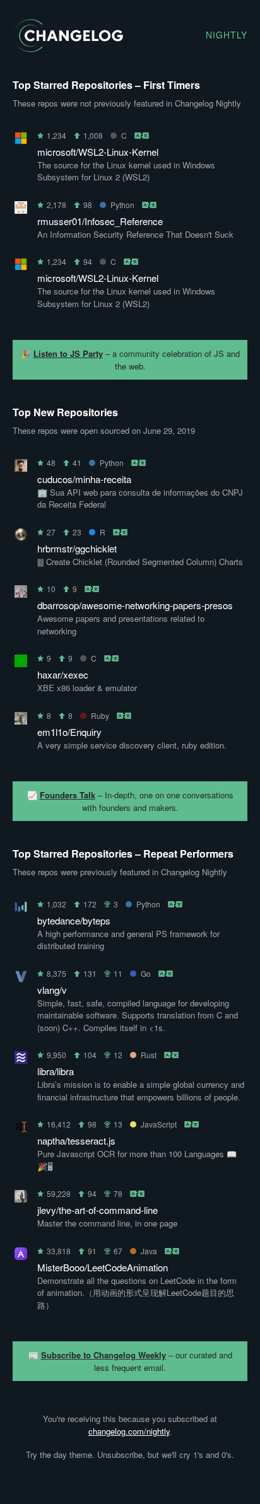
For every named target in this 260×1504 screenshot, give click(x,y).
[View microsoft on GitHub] (21, 140)
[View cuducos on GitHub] (21, 467)
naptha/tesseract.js (76, 1140)
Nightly (226, 34)
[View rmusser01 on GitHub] (21, 209)
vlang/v (52, 989)
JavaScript (159, 1124)
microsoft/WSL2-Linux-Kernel (97, 151)
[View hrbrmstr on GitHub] (21, 537)
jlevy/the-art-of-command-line (97, 1209)
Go (146, 973)
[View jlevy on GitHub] (21, 1198)
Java (149, 1250)
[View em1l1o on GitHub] (21, 720)
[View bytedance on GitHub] (21, 909)
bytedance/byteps (73, 920)
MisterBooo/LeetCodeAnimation (102, 1267)
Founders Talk (67, 795)
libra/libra (55, 1071)
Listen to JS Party (68, 353)
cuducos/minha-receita (84, 479)
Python (122, 204)
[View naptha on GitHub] (21, 1129)
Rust (149, 1054)
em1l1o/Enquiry (69, 731)
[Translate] (142, 135)
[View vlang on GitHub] (21, 978)
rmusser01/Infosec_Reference (100, 221)
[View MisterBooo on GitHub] (21, 1256)
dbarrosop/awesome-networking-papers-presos (135, 605)
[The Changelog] (68, 48)
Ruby (100, 715)
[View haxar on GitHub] (21, 663)
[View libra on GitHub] (21, 1059)
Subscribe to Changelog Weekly (103, 1355)
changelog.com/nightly (129, 1431)
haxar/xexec (62, 674)
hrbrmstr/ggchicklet (77, 548)
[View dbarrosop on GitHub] (21, 593)
